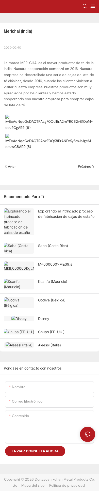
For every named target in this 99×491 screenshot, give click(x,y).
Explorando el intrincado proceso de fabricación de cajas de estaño (66, 214)
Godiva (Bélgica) (51, 300)
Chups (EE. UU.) (51, 332)
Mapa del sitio (32, 485)
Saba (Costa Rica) (53, 245)
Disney (43, 318)
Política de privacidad (67, 485)
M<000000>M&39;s (55, 264)
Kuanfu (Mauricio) (52, 281)
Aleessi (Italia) (49, 345)
